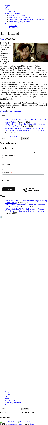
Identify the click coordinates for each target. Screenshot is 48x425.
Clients (7, 5)
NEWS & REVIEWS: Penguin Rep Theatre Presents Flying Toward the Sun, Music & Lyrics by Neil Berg (24, 129)
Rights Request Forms (13, 13)
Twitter (9, 111)
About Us (8, 24)
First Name (7, 164)
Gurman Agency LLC (14, 424)
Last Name (7, 173)
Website (3, 111)
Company (6, 181)
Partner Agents (10, 11)
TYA (6, 7)
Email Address (8, 155)
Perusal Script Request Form (19, 22)
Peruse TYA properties (8, 136)
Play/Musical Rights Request (20, 17)
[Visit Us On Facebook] (27, 422)
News (7, 9)
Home (7, 3)
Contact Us (13, 28)
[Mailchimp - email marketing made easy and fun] (31, 192)
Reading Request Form (17, 15)
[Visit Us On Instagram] (9, 422)
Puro (32, 424)
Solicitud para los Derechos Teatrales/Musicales (26, 19)
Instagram (17, 111)
